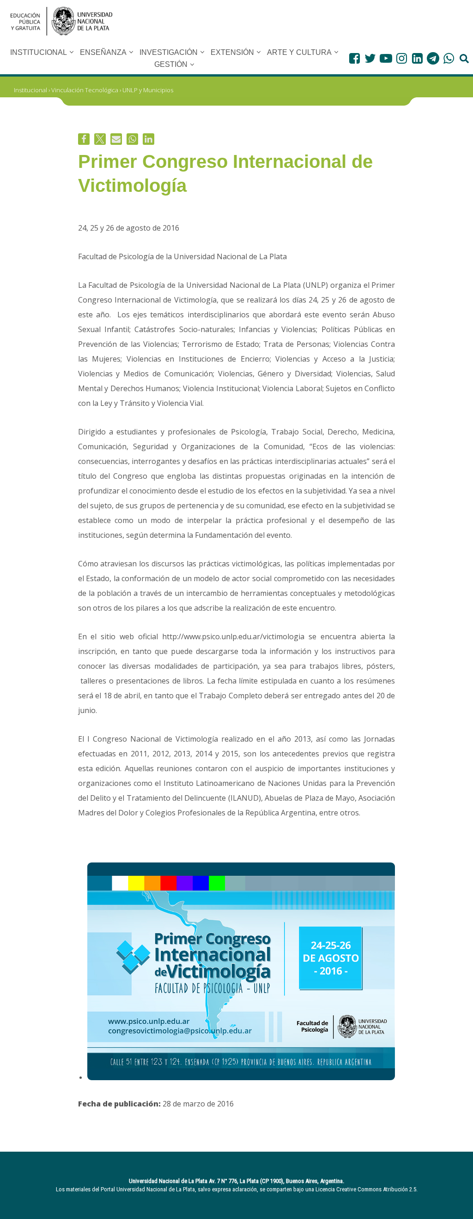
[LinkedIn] (417, 58)
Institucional (30, 90)
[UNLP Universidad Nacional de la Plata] (61, 21)
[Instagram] (401, 58)
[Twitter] (370, 58)
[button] (71, 52)
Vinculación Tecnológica (84, 90)
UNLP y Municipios (147, 90)
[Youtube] (386, 58)
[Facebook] (354, 58)
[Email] (116, 139)
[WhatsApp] (449, 58)
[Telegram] (433, 58)
